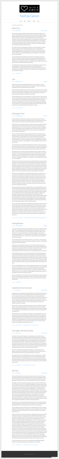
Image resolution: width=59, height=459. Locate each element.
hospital (34, 217)
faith (32, 217)
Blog (24, 21)
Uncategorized (18, 73)
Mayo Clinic (16, 28)
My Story (29, 21)
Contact (34, 21)
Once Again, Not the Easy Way (22, 331)
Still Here (15, 371)
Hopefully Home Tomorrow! (22, 288)
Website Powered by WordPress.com (29, 454)
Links (38, 21)
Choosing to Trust (18, 114)
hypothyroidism (39, 217)
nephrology (44, 217)
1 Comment (45, 81)
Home (21, 21)
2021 (13, 79)
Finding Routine (17, 223)
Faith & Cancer (29, 16)
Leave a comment (44, 30)
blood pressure (28, 217)
